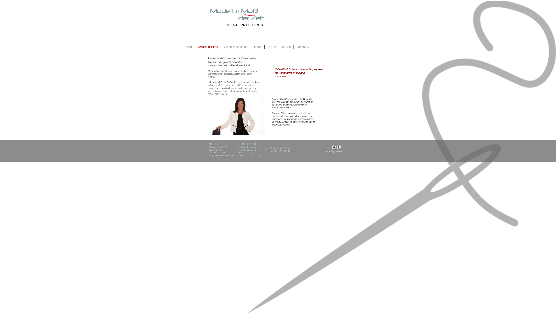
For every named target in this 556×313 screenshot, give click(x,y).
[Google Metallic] (339, 147)
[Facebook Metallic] (334, 147)
